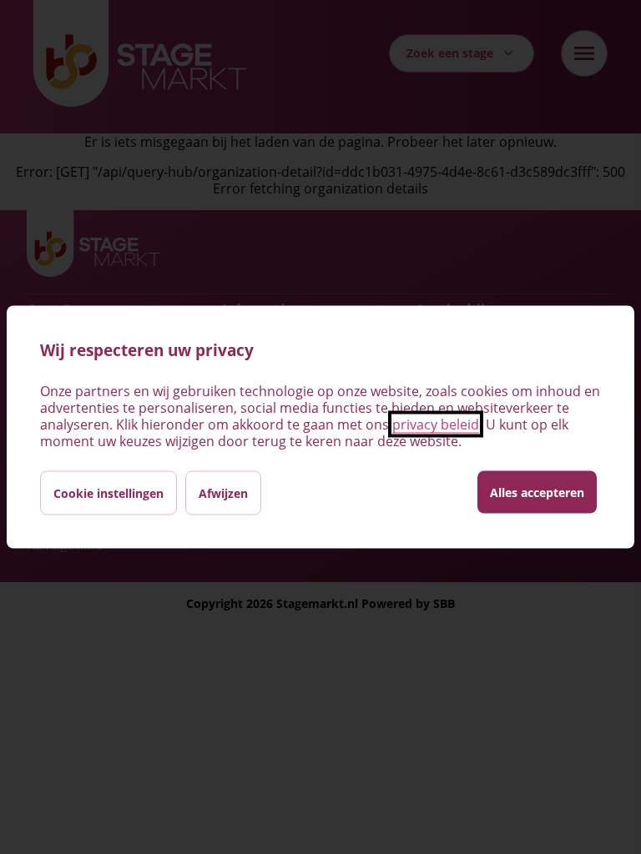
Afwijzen (223, 493)
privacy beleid (435, 424)
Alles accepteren (537, 492)
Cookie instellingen (108, 493)
